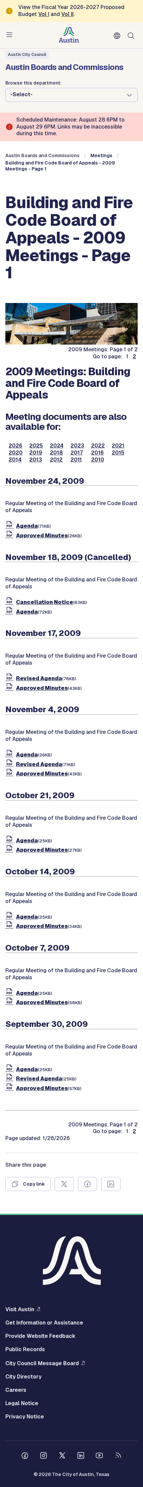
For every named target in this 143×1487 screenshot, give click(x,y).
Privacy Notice (24, 1416)
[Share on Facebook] (87, 1184)
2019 (35, 452)
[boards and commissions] (71, 342)
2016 (97, 452)
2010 (97, 459)
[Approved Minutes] (10, 535)
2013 (35, 459)
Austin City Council (27, 54)
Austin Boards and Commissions (42, 155)
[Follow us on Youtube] (99, 1456)
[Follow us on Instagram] (44, 1456)
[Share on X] (64, 1184)
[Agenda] (10, 525)
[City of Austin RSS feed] (118, 1456)
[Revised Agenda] (10, 678)
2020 (16, 452)
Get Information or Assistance (44, 1323)
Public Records (25, 1349)
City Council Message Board (42, 1363)
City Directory (23, 1376)
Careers (15, 1390)
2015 (118, 452)
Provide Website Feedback (40, 1336)
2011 (76, 459)
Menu (10, 35)
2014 (15, 459)
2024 (57, 446)
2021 (118, 446)
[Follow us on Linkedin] (81, 1456)
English (118, 36)
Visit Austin (19, 1309)
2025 (36, 446)
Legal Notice (21, 1403)
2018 (56, 452)
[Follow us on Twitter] (62, 1456)
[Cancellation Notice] (10, 602)
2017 (77, 452)
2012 (56, 459)
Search (132, 35)
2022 (98, 446)
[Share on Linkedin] (110, 1184)
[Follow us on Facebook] (25, 1456)
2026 (15, 446)
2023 (77, 446)
